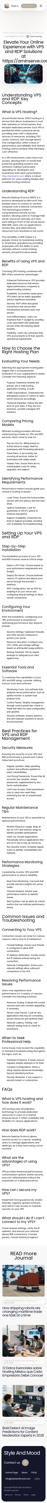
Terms (26, 1495)
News (24, 1472)
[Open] (40, 5)
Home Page (11, 1472)
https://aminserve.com (13, 176)
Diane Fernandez (36, 36)
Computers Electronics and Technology (23, 33)
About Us (8, 1495)
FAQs (34, 1472)
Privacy (18, 1495)
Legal (33, 1495)
